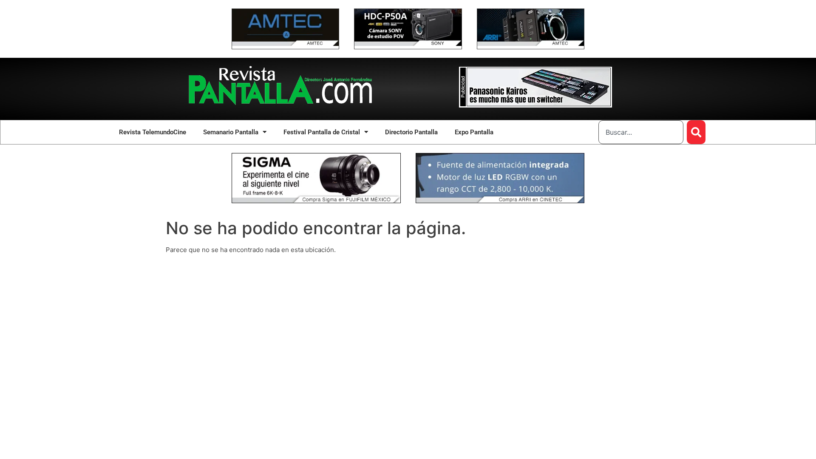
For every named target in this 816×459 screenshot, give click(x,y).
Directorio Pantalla (411, 132)
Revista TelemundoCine (152, 132)
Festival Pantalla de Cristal (321, 132)
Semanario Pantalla (230, 132)
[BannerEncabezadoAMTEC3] (530, 44)
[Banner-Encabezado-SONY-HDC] (407, 44)
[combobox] (640, 132)
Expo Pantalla (474, 132)
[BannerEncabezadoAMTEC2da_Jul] (285, 44)
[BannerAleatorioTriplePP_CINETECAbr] (500, 201)
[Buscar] (696, 132)
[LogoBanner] (535, 105)
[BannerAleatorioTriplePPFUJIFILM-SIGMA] (316, 201)
